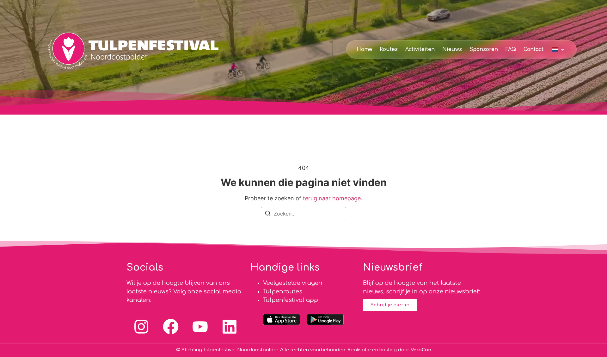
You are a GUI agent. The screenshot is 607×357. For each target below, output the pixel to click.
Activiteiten (420, 49)
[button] (558, 49)
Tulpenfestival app (290, 300)
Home (364, 49)
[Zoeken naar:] (303, 213)
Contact (533, 49)
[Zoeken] (268, 214)
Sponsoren (483, 49)
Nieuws (452, 49)
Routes (389, 49)
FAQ (511, 49)
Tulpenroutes (282, 291)
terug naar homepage (332, 198)
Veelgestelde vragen (292, 283)
